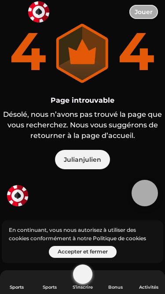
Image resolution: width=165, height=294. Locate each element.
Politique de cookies (119, 238)
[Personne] (82, 274)
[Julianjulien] (40, 196)
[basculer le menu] (14, 14)
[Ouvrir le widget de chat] (145, 193)
